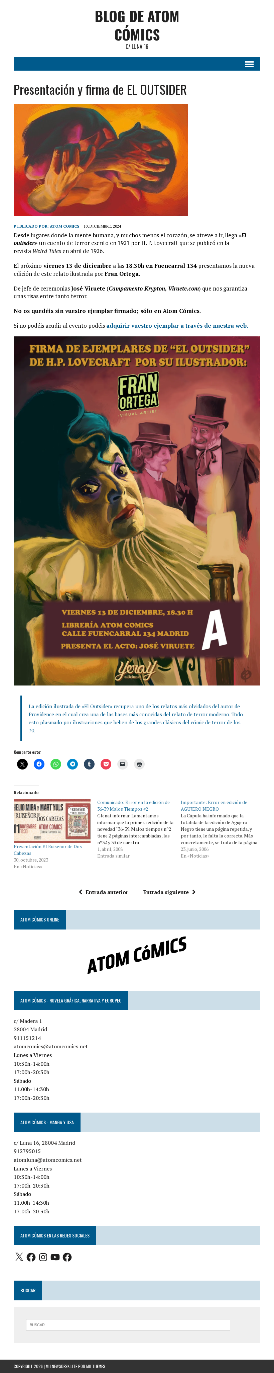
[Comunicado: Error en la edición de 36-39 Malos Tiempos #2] (139, 829)
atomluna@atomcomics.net (48, 1159)
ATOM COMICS (64, 226)
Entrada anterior (107, 892)
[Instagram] (43, 1257)
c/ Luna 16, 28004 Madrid (44, 1142)
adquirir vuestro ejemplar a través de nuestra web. (177, 325)
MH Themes (95, 1366)
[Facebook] (31, 1257)
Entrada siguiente (166, 892)
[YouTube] (55, 1257)
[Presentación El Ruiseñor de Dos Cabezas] (52, 821)
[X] (19, 1257)
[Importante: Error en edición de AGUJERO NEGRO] (222, 829)
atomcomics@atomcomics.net (51, 1046)
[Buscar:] (128, 1324)
